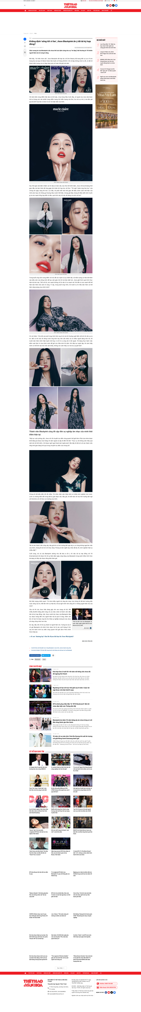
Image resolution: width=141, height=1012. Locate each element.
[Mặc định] (25, 52)
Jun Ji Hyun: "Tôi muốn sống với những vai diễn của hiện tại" (59, 914)
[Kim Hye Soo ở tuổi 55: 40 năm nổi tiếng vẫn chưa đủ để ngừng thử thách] (40, 675)
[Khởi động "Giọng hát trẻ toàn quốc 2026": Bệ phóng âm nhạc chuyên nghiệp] (82, 906)
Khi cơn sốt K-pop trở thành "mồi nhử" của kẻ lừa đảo (60, 831)
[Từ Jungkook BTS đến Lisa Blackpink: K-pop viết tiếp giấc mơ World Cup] (60, 864)
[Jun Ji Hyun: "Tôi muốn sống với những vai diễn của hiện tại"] (60, 906)
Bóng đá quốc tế (67, 10)
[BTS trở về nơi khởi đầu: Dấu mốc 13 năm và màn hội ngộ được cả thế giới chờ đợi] (60, 885)
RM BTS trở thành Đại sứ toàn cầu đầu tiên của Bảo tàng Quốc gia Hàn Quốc (82, 831)
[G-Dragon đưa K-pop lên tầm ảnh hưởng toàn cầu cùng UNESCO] (38, 759)
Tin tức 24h (42, 10)
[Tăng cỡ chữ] (25, 50)
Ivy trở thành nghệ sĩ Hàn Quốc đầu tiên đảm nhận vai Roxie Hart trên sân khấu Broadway (38, 810)
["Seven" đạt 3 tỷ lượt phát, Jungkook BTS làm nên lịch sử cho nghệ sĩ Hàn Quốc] (38, 822)
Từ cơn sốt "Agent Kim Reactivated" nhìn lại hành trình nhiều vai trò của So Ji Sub (82, 769)
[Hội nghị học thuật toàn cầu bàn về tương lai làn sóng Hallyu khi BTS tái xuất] (82, 780)
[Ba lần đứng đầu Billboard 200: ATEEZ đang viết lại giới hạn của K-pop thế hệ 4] (60, 780)
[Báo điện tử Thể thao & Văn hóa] (70, 5)
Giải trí (31, 33)
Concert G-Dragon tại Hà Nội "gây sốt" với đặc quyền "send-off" (108, 70)
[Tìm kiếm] (25, 5)
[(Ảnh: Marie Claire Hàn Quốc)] (60, 142)
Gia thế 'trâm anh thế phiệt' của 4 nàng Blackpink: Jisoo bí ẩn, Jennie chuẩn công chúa (51, 648)
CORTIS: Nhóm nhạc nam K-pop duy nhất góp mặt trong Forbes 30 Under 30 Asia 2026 (38, 915)
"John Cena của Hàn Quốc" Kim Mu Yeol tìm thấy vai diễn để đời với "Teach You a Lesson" (38, 852)
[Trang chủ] (25, 10)
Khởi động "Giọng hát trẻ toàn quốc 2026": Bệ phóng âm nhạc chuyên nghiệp (82, 915)
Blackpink (37, 659)
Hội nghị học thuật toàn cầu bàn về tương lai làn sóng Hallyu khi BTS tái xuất (82, 790)
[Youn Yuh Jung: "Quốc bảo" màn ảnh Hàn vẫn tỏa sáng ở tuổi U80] (38, 780)
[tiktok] (113, 5)
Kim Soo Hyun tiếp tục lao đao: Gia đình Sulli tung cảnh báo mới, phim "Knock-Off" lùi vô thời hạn (38, 936)
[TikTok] (117, 0)
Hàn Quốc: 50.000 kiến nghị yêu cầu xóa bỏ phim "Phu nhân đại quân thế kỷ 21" (60, 936)
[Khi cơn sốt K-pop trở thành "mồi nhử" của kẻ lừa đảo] (60, 822)
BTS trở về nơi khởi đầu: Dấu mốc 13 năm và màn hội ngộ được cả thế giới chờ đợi (60, 894)
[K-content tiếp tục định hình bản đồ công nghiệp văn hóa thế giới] (60, 759)
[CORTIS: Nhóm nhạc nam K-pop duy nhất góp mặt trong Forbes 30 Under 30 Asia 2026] (38, 906)
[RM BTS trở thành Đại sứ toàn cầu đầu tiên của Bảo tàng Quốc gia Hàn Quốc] (82, 822)
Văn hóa (77, 10)
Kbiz (35, 33)
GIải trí (89, 10)
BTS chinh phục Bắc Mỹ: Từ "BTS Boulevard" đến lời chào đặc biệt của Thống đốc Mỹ (71, 705)
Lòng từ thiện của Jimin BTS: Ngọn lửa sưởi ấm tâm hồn (108, 53)
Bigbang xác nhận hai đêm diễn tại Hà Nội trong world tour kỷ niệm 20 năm (82, 873)
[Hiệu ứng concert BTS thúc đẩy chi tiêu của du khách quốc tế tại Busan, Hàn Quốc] (60, 843)
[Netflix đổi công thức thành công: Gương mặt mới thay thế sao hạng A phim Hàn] (60, 801)
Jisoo (44, 659)
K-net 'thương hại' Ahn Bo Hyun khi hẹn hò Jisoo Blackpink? (52, 636)
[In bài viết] (25, 46)
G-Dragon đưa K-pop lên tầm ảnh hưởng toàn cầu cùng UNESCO (38, 768)
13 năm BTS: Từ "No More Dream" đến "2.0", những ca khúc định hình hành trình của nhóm (82, 852)
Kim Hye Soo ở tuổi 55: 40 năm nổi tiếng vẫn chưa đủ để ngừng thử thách (71, 673)
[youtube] (110, 5)
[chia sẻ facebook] (25, 42)
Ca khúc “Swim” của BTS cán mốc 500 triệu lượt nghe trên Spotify (82, 935)
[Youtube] (114, 0)
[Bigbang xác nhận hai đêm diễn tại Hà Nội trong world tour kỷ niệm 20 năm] (82, 864)
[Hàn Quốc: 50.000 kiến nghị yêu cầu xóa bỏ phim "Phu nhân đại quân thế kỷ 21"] (60, 927)
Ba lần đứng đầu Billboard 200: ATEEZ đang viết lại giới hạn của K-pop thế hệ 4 (60, 790)
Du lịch (83, 10)
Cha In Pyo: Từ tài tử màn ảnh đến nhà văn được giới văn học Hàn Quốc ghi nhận (82, 894)
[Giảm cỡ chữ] (25, 55)
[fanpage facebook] (107, 5)
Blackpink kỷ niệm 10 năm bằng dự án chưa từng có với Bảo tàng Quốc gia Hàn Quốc (72, 721)
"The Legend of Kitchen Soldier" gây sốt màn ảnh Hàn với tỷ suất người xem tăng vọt (59, 957)
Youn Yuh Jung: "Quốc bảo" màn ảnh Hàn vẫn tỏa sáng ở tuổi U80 (38, 789)
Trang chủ (26, 33)
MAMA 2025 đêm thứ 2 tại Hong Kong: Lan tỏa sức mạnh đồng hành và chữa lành (107, 62)
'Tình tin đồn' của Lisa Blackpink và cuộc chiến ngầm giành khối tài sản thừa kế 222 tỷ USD (82, 623)
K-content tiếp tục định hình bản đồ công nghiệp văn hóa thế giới (60, 768)
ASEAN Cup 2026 (32, 10)
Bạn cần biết (105, 10)
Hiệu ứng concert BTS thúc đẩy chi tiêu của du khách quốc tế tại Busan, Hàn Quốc (60, 852)
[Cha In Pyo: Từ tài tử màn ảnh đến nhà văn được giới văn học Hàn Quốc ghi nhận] (82, 885)
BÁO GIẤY (84, 0)
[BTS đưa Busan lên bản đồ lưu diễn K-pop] (38, 864)
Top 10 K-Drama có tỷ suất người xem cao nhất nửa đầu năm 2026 (82, 810)
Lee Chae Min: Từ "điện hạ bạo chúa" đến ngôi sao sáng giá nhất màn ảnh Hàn (108, 45)
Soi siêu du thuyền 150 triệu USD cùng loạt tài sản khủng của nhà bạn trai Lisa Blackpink (51, 650)
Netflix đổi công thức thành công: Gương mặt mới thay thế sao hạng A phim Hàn (60, 810)
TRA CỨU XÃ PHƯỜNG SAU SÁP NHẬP (96, 0)
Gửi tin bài (108, 0)
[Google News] (83, 48)
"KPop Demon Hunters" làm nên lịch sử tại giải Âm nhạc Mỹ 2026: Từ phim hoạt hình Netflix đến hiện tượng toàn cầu (82, 958)
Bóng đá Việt (57, 10)
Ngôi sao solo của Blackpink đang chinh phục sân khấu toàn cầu (108, 78)
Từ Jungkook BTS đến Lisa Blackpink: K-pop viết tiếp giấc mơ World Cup (60, 873)
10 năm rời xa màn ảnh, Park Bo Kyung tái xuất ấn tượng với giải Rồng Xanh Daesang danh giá (72, 737)
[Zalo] (116, 5)
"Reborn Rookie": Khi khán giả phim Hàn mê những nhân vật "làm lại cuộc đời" (38, 894)
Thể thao (49, 10)
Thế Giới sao (96, 10)
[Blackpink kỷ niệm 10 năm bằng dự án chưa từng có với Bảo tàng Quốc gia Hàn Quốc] (40, 724)
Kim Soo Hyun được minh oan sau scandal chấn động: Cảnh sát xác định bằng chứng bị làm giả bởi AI (38, 957)
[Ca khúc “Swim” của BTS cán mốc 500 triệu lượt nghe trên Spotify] (82, 927)
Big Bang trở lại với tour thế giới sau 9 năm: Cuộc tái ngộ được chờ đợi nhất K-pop (71, 689)
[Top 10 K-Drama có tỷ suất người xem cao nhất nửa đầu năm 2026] (82, 801)
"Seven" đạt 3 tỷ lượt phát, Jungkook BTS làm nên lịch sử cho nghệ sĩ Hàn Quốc (38, 831)
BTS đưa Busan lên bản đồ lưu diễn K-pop (38, 873)
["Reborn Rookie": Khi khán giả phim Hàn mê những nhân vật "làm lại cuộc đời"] (38, 885)
